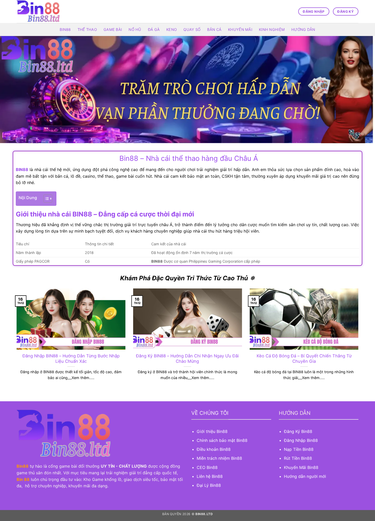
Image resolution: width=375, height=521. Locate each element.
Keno (171, 29)
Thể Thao (87, 29)
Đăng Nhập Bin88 (301, 440)
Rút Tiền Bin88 (298, 458)
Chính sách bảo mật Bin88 (222, 440)
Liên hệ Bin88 (210, 476)
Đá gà (154, 29)
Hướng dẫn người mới (305, 476)
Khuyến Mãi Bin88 (301, 467)
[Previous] (15, 340)
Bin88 (65, 29)
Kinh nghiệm (272, 29)
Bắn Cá (214, 29)
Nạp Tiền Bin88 (299, 449)
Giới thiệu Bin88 (213, 431)
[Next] (359, 340)
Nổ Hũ (135, 29)
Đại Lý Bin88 (209, 485)
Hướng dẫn (303, 29)
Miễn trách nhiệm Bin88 (219, 458)
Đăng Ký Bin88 (298, 431)
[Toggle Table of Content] (45, 198)
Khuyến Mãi (240, 29)
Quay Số (192, 29)
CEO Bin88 (207, 467)
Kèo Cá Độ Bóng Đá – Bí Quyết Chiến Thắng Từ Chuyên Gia (304, 358)
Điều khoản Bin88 (214, 449)
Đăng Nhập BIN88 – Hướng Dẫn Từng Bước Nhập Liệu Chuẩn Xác (71, 358)
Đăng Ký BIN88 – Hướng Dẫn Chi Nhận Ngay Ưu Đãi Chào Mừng (187, 358)
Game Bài (113, 29)
